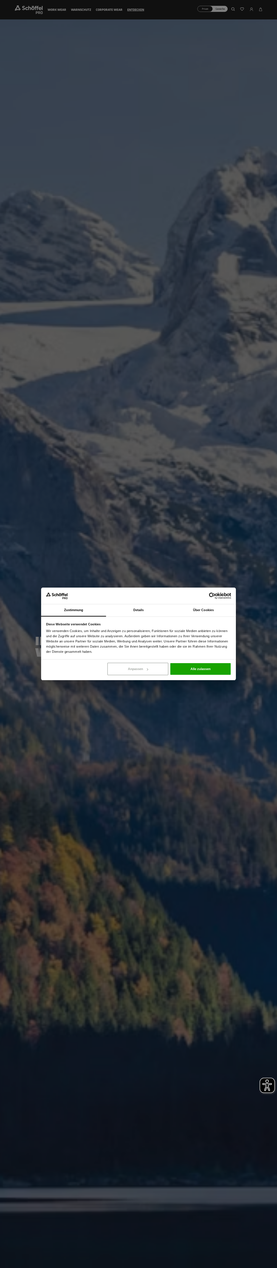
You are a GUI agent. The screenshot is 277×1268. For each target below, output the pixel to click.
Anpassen (135, 669)
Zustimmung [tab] (73, 610)
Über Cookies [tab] (203, 610)
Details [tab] (138, 610)
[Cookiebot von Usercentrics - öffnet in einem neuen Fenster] (212, 596)
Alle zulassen (200, 669)
